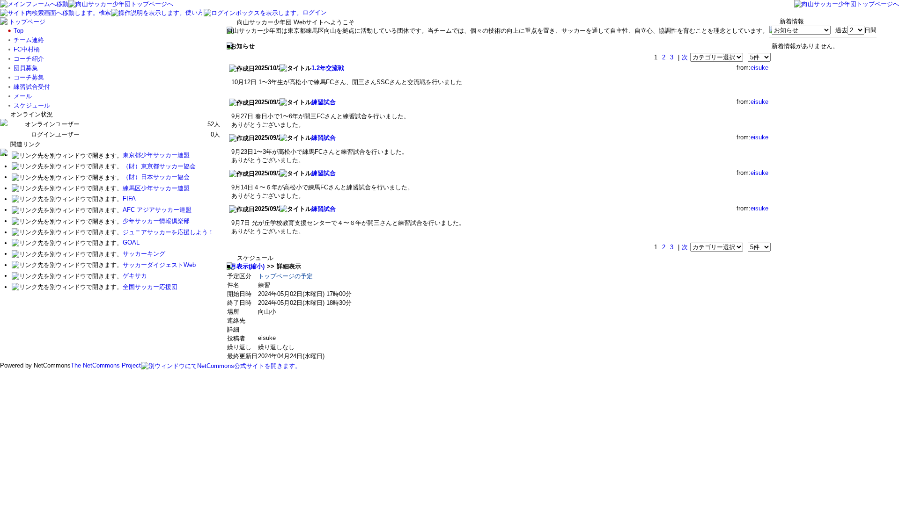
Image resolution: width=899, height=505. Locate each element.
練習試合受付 (32, 86)
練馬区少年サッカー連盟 (156, 188)
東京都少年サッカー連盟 (156, 155)
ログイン (314, 12)
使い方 (194, 12)
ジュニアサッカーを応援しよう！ (168, 232)
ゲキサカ (135, 275)
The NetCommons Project (106, 365)
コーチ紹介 (29, 58)
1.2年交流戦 (327, 68)
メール (23, 96)
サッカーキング (144, 253)
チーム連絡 (29, 39)
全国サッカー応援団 (150, 286)
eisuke (759, 67)
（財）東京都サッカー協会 (159, 166)
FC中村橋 (27, 49)
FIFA (129, 198)
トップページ (27, 21)
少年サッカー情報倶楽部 (156, 220)
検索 (105, 12)
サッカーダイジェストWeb (159, 264)
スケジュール (32, 105)
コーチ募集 (29, 77)
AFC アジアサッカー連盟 (157, 209)
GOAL (131, 242)
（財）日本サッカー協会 (156, 176)
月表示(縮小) (247, 266)
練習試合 (323, 102)
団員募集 (26, 68)
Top (18, 30)
